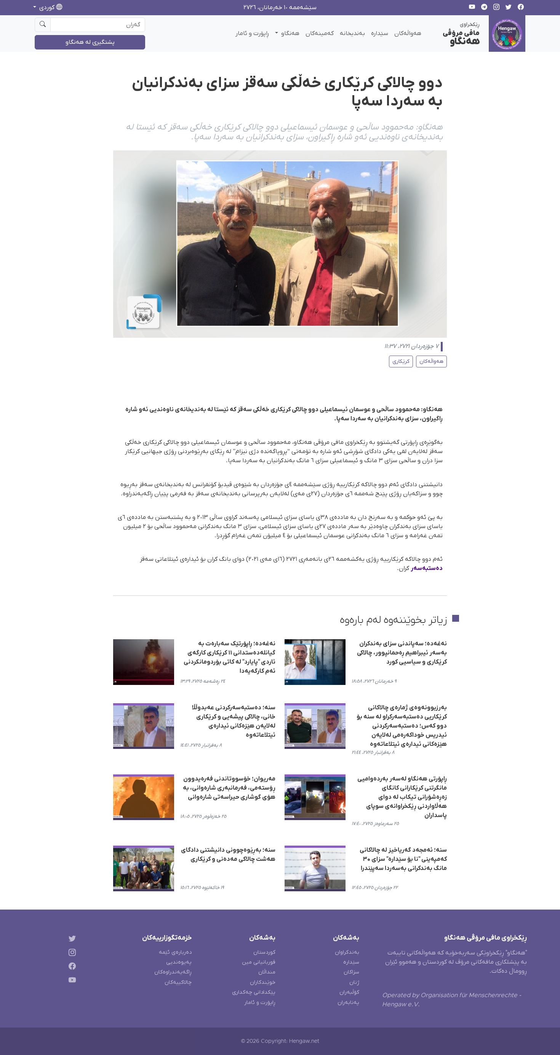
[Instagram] (71, 953)
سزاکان (351, 972)
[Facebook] (71, 967)
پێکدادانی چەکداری (253, 992)
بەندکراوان (347, 952)
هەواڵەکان (407, 33)
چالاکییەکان (178, 982)
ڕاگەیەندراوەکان (173, 972)
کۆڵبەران (349, 992)
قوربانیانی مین (258, 962)
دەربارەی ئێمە (175, 952)
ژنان (354, 982)
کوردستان (264, 952)
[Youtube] (71, 981)
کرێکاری (401, 361)
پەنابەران (348, 1002)
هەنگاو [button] (289, 33)
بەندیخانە (352, 33)
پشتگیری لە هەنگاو (90, 42)
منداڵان (266, 972)
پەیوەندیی (179, 962)
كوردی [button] (47, 7)
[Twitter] (71, 939)
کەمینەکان (320, 33)
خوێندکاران (262, 982)
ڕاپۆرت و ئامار (252, 33)
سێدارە (379, 33)
